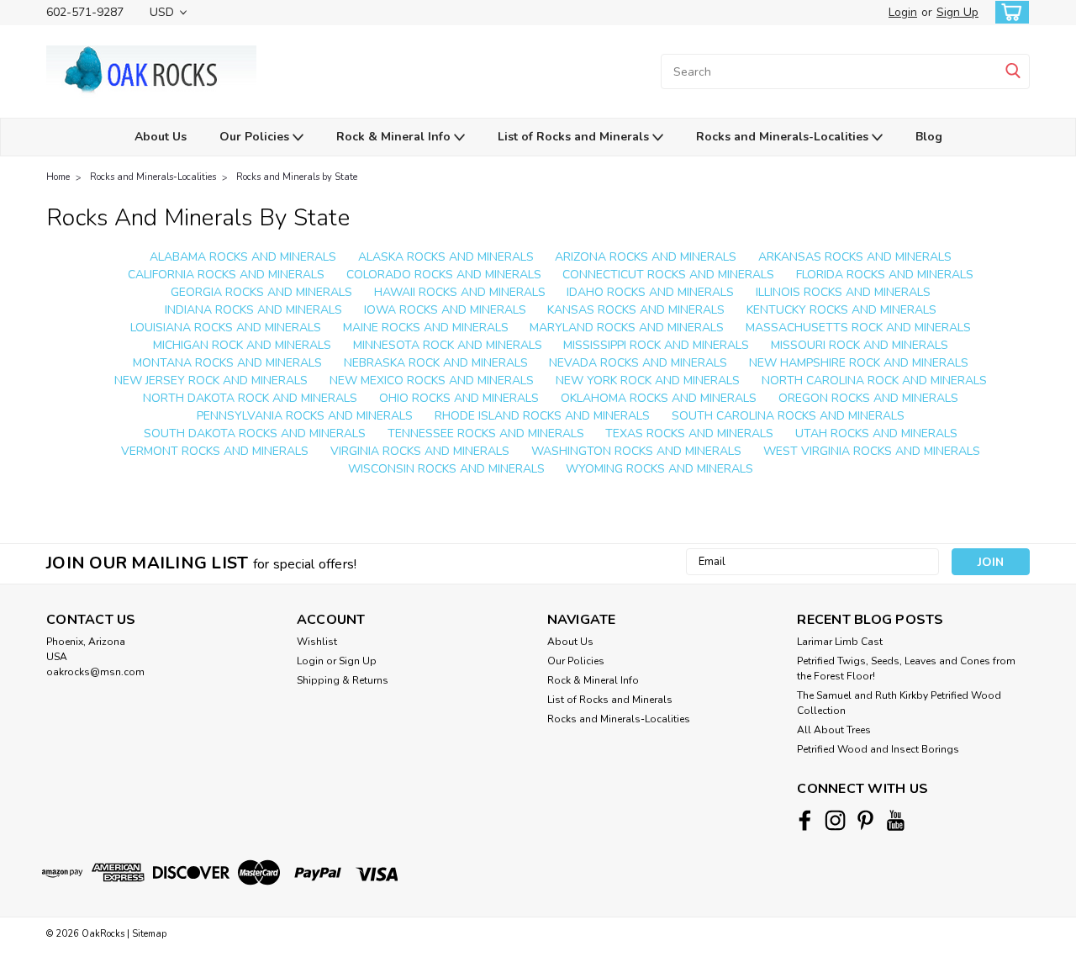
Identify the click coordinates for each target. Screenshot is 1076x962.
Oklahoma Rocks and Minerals (659, 398)
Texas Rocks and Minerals (689, 433)
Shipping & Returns (342, 680)
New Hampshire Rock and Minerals (858, 363)
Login (903, 12)
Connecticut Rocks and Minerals (668, 275)
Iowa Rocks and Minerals (445, 310)
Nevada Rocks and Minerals (638, 363)
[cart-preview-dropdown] (1008, 12)
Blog (928, 137)
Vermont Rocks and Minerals (215, 451)
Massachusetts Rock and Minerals (858, 328)
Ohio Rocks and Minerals (459, 398)
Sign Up (957, 12)
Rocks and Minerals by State (296, 177)
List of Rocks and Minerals (575, 137)
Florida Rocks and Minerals (884, 275)
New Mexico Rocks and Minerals (432, 380)
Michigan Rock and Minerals (242, 345)
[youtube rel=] (895, 820)
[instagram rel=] (835, 820)
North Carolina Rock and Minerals (874, 380)
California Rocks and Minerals (226, 275)
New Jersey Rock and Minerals (211, 380)
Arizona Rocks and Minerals (645, 257)
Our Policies (256, 137)
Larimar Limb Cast (840, 641)
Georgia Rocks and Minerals (261, 292)
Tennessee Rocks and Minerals (486, 433)
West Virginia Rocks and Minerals (871, 451)
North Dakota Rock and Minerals (250, 398)
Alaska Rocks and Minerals (446, 257)
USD (163, 12)
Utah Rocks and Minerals (876, 433)
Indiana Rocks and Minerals (253, 310)
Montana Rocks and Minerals (227, 363)
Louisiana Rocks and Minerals (225, 328)
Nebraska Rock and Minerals (436, 363)
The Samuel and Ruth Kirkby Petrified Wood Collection (899, 703)
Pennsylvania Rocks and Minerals (305, 416)
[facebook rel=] (804, 820)
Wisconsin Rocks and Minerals (446, 469)
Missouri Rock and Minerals (859, 345)
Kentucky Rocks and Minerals (841, 310)
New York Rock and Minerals (648, 380)
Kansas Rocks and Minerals (636, 310)
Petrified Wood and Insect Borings (878, 749)
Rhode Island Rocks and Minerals (542, 416)
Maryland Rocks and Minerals (627, 328)
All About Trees (834, 730)
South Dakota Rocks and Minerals (255, 433)
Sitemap (149, 934)
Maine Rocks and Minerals (426, 328)
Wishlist (317, 641)
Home (58, 177)
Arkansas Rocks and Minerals (855, 257)
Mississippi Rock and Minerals (656, 345)
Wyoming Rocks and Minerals (659, 469)
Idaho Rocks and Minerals (650, 292)
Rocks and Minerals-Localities (784, 137)
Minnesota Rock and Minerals (447, 345)
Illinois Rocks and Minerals (843, 292)
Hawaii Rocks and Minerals (460, 292)
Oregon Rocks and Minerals (868, 398)
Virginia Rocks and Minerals (419, 451)
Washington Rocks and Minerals (636, 451)
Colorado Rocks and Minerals (443, 275)
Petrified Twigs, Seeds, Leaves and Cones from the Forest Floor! (906, 668)
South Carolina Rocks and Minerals (788, 416)
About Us (160, 137)
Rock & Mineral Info (395, 137)
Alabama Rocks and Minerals (243, 257)
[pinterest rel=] (865, 820)
